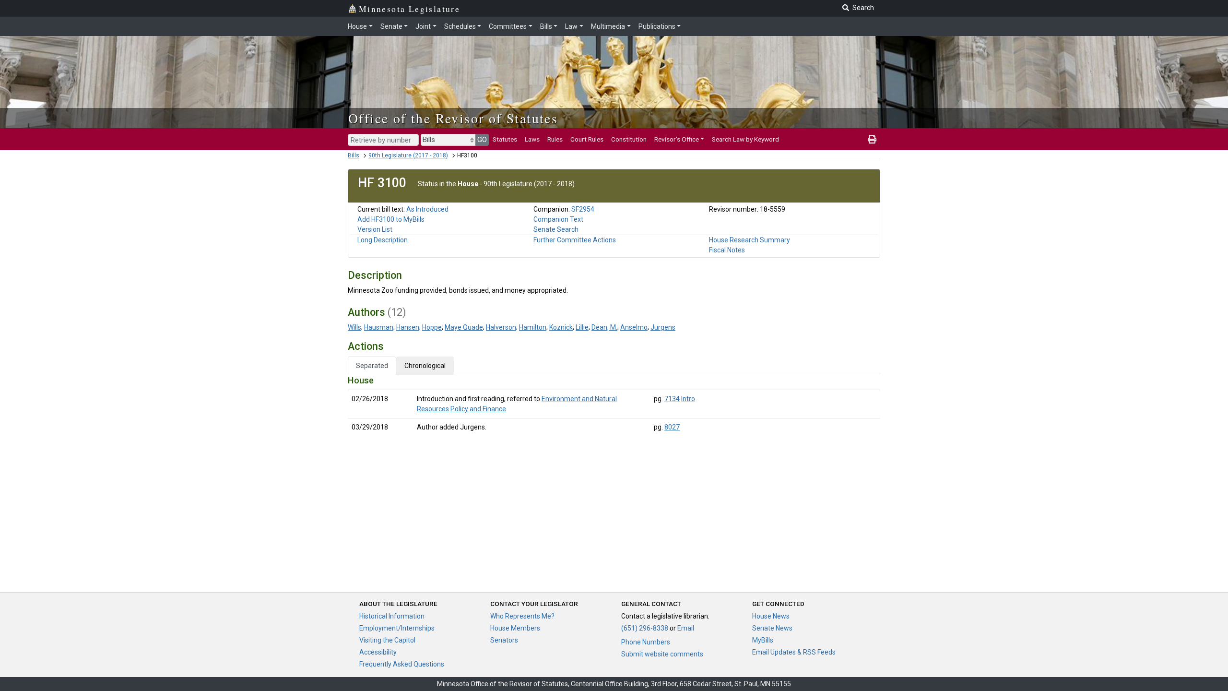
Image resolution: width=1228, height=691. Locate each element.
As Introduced (427, 209)
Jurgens (662, 327)
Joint (423, 26)
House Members (515, 628)
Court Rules (586, 139)
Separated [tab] (372, 365)
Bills (546, 26)
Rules (555, 139)
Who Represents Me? (522, 616)
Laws (532, 139)
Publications (656, 26)
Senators (504, 640)
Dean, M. (604, 327)
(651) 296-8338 (644, 628)
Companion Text (558, 219)
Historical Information (392, 616)
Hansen (407, 327)
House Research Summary (749, 240)
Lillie (582, 327)
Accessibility (378, 652)
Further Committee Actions (574, 240)
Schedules (460, 26)
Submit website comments (662, 654)
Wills (354, 327)
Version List (374, 229)
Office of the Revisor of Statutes (453, 118)
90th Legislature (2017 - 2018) (408, 155)
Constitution (629, 139)
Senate (391, 26)
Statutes (505, 139)
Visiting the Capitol (387, 640)
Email (685, 628)
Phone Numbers (645, 642)
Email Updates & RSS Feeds (794, 652)
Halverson (501, 327)
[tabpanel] (614, 405)
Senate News (772, 628)
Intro (688, 399)
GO (482, 139)
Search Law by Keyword (745, 139)
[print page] (872, 139)
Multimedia (608, 26)
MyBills (762, 640)
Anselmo (634, 327)
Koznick (561, 327)
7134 (672, 399)
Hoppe (432, 327)
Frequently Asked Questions (401, 664)
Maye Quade (464, 327)
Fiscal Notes (727, 250)
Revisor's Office (676, 139)
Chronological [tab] (425, 365)
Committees (508, 26)
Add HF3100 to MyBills (391, 219)
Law (571, 26)
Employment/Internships (397, 628)
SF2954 (582, 209)
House (357, 26)
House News (771, 616)
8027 (672, 427)
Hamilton (532, 327)
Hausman (378, 327)
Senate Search (556, 229)
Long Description (382, 240)
